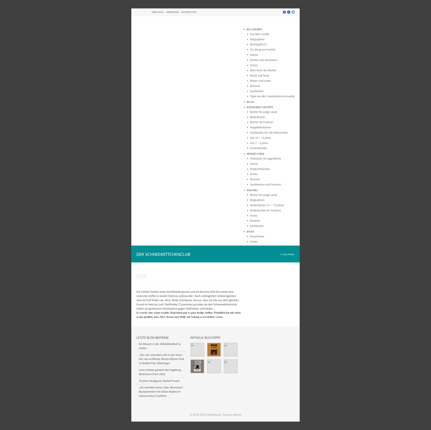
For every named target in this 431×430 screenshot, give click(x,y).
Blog (250, 102)
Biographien (257, 39)
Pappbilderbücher (260, 127)
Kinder (254, 241)
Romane (255, 86)
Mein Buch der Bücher (263, 70)
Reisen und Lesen (260, 80)
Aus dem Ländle (259, 34)
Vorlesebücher (258, 148)
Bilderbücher (257, 117)
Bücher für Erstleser (261, 122)
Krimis (253, 65)
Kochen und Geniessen (263, 60)
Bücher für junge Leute (263, 112)
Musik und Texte (259, 75)
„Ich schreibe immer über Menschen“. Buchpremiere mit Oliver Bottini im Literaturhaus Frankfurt (161, 391)
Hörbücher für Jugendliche (265, 158)
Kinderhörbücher (260, 169)
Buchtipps (254, 29)
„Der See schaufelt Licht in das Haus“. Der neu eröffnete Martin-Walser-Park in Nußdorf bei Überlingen (161, 359)
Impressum (172, 12)
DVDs (250, 231)
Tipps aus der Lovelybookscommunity (272, 96)
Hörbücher (255, 153)
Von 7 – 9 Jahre (259, 143)
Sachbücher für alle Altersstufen (269, 132)
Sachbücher (257, 91)
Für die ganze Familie (262, 49)
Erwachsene (257, 236)
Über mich (158, 12)
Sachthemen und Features (265, 184)
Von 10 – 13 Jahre (260, 137)
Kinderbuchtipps (260, 107)
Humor (254, 54)
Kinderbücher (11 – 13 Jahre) (267, 205)
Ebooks (252, 190)
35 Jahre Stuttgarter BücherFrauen (159, 381)
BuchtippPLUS (258, 44)
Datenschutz (189, 12)
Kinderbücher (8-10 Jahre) (265, 210)
